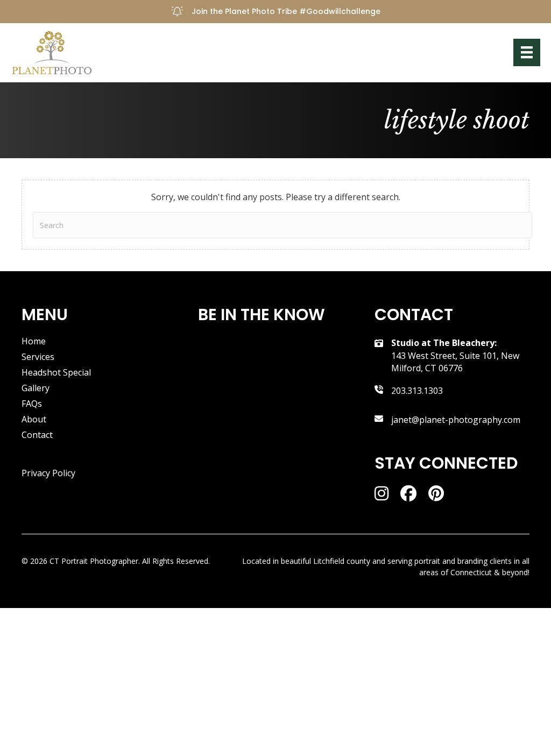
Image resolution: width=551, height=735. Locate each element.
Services (38, 357)
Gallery (36, 389)
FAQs (32, 404)
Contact (37, 435)
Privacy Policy (48, 473)
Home (34, 342)
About (34, 420)
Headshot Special (56, 373)
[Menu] (526, 52)
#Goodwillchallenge (339, 11)
